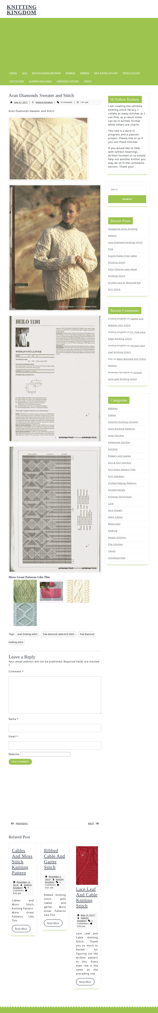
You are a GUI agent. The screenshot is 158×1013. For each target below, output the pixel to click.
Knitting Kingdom (22, 9)
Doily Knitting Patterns (121, 428)
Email (13, 736)
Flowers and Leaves (40, 81)
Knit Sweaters (116, 476)
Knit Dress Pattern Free (122, 469)
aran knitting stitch (27, 634)
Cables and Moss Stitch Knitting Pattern (22, 861)
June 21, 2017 (21, 102)
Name (14, 719)
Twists (87, 81)
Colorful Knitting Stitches (123, 421)
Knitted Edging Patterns (46, 72)
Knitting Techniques (120, 496)
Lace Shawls (115, 510)
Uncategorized (116, 557)
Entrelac (113, 449)
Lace (24, 72)
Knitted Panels (116, 489)
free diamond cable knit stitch (58, 634)
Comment (16, 671)
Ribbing (84, 72)
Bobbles (70, 72)
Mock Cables (115, 517)
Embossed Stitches (68, 81)
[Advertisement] (79, 43)
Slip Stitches (16, 81)
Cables (13, 72)
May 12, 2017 (87, 915)
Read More (22, 928)
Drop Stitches (116, 435)
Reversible (114, 523)
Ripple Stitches (131, 72)
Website (14, 754)
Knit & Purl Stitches (106, 72)
